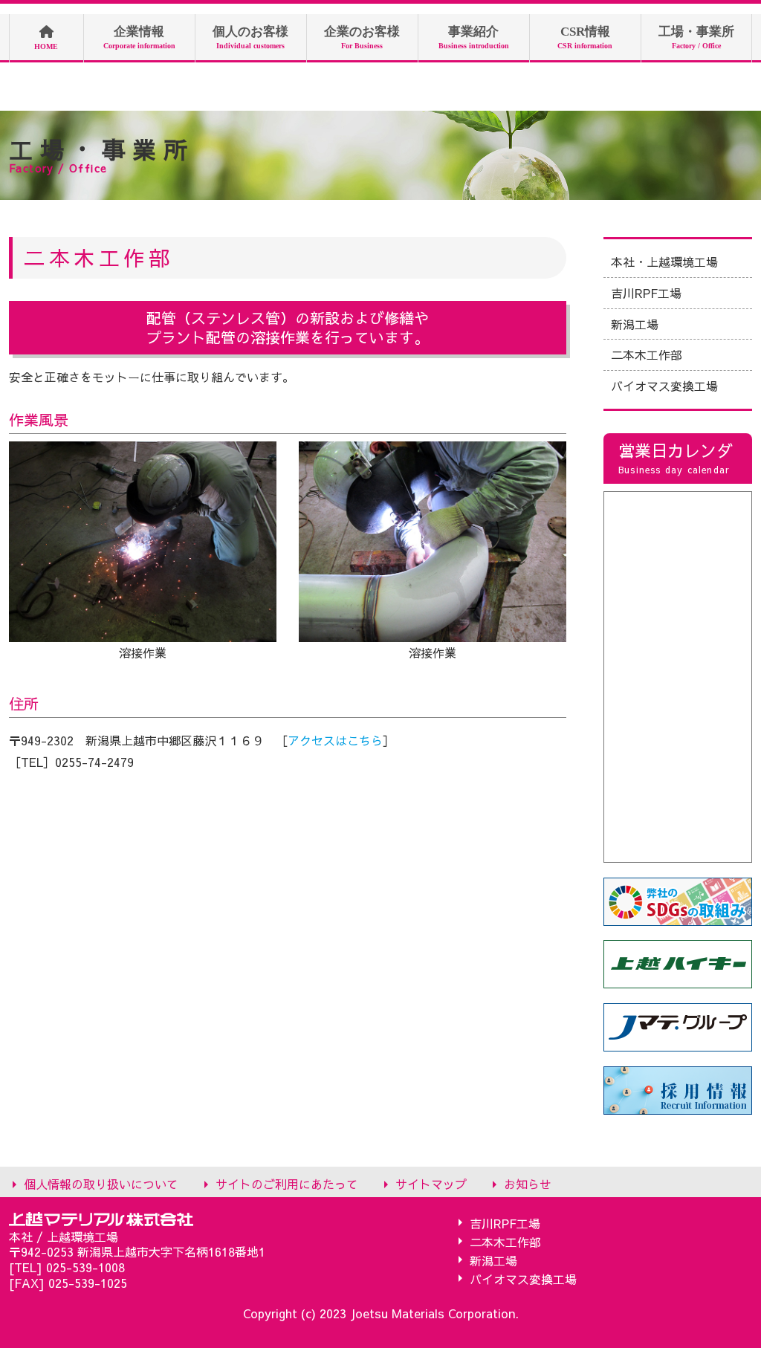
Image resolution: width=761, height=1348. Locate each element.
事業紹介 (473, 37)
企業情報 (139, 37)
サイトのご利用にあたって (287, 1183)
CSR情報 (584, 37)
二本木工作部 (646, 354)
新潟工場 (634, 324)
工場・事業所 (696, 37)
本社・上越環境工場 (664, 261)
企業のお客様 (362, 37)
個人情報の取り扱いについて (101, 1183)
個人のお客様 (250, 37)
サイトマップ (431, 1183)
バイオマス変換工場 (664, 385)
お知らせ (527, 1183)
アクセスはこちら (335, 740)
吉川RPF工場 (646, 293)
